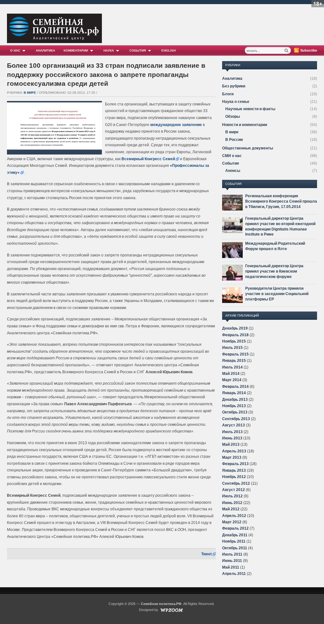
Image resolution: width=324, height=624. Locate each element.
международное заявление (176, 125)
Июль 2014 (232, 367)
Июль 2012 (232, 496)
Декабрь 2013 (235, 399)
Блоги (228, 94)
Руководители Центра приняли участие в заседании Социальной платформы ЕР (276, 293)
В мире (30, 92)
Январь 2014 (234, 393)
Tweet (206, 554)
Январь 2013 (234, 470)
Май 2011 (230, 567)
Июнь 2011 (232, 560)
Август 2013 (233, 425)
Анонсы (232, 170)
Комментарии (76, 50)
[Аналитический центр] (54, 41)
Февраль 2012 (235, 528)
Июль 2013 (232, 432)
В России (234, 139)
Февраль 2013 (235, 464)
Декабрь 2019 (235, 328)
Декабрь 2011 (234, 535)
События (137, 50)
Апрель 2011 (234, 573)
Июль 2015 (232, 347)
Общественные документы (247, 148)
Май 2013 (231, 444)
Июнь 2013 (232, 438)
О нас (15, 50)
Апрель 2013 (234, 451)
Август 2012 (233, 490)
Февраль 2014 (235, 386)
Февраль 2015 (235, 354)
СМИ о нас (232, 156)
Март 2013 (231, 457)
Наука (108, 50)
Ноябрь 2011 (234, 541)
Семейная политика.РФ (161, 604)
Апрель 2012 (234, 516)
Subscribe (308, 50)
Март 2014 (231, 380)
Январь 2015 (234, 360)
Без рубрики (233, 86)
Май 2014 (231, 373)
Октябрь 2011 (234, 548)
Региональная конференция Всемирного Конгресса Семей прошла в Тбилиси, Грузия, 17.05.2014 (281, 201)
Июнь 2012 (232, 503)
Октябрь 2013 (234, 412)
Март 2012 (231, 522)
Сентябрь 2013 (236, 419)
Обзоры (232, 116)
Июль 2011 (232, 554)
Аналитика (45, 50)
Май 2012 (231, 509)
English (168, 50)
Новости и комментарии (244, 125)
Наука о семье (235, 101)
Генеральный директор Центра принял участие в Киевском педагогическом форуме (274, 271)
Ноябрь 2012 (234, 477)
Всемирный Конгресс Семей (148, 159)
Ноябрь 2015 (234, 341)
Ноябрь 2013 (234, 406)
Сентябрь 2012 (236, 483)
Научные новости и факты (250, 109)
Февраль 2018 (235, 335)
